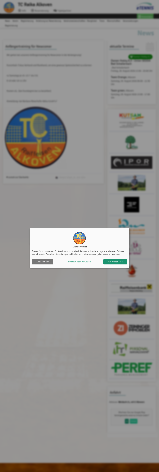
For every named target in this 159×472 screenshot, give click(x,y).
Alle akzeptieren (115, 262)
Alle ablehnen (42, 262)
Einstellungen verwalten (79, 262)
